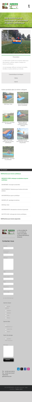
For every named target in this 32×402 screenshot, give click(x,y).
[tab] (16, 57)
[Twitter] (21, 369)
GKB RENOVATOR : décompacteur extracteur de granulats (14, 209)
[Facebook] (25, 369)
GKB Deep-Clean (5, 204)
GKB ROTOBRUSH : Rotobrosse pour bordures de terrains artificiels (14, 190)
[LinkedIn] (18, 369)
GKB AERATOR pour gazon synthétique (10, 195)
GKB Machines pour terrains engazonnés (10, 218)
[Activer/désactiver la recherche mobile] (29, 7)
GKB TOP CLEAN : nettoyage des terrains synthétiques (13, 214)
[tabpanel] (16, 66)
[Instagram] (28, 369)
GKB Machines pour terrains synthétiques (11, 173)
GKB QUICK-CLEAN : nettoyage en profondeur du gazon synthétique (14, 179)
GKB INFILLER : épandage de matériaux (10, 200)
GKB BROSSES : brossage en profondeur (10, 184)
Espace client (19, 389)
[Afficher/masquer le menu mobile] (29, 5)
